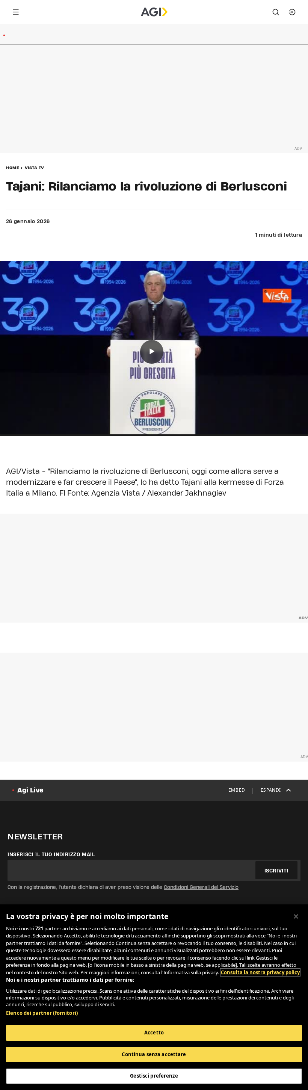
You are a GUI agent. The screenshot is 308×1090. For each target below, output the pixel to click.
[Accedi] (292, 12)
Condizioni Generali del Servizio (201, 887)
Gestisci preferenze (154, 1075)
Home (12, 167)
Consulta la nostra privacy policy (260, 972)
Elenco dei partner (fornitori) (42, 1013)
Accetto (154, 1032)
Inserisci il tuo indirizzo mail (51, 854)
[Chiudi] (296, 916)
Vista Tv (34, 167)
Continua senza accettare (154, 1054)
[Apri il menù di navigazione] (16, 12)
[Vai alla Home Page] (154, 12)
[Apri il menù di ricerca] (275, 12)
